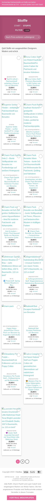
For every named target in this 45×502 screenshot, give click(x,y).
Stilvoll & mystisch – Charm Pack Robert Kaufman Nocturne (33, 134)
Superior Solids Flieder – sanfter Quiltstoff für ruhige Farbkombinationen (11, 130)
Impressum (9, 477)
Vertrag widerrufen (21, 498)
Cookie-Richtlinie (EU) (22, 479)
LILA (27, 30)
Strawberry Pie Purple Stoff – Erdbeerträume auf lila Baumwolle (11, 378)
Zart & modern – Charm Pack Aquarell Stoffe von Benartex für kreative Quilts (12, 234)
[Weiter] (27, 462)
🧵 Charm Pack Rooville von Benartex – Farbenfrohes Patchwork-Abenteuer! (33, 234)
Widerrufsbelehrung (30, 477)
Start (17, 26)
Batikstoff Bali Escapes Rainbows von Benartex (33, 331)
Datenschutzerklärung (22, 480)
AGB (17, 477)
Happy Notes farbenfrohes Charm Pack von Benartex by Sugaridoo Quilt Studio (11, 332)
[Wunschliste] (34, 11)
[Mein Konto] (38, 11)
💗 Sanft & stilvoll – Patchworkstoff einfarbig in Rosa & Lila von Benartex (11, 82)
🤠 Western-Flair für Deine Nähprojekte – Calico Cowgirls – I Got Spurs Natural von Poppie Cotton (33, 385)
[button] (3, 11)
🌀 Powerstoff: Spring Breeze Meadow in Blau (11, 283)
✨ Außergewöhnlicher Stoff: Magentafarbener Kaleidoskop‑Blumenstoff (34, 281)
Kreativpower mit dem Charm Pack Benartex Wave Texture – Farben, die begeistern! (33, 183)
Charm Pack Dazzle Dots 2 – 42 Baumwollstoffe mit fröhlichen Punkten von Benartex (11, 182)
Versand (13, 92)
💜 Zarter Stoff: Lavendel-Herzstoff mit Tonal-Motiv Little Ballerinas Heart (11, 436)
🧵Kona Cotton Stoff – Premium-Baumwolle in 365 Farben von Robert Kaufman (33, 82)
